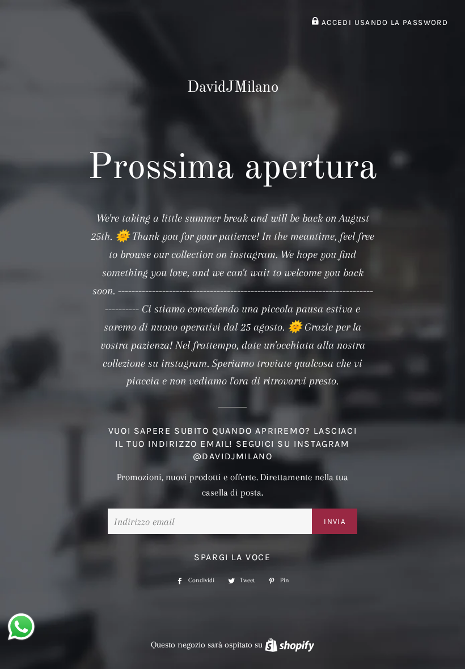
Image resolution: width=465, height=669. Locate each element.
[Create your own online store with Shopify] (289, 645)
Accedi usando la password (383, 22)
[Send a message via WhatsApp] (21, 626)
